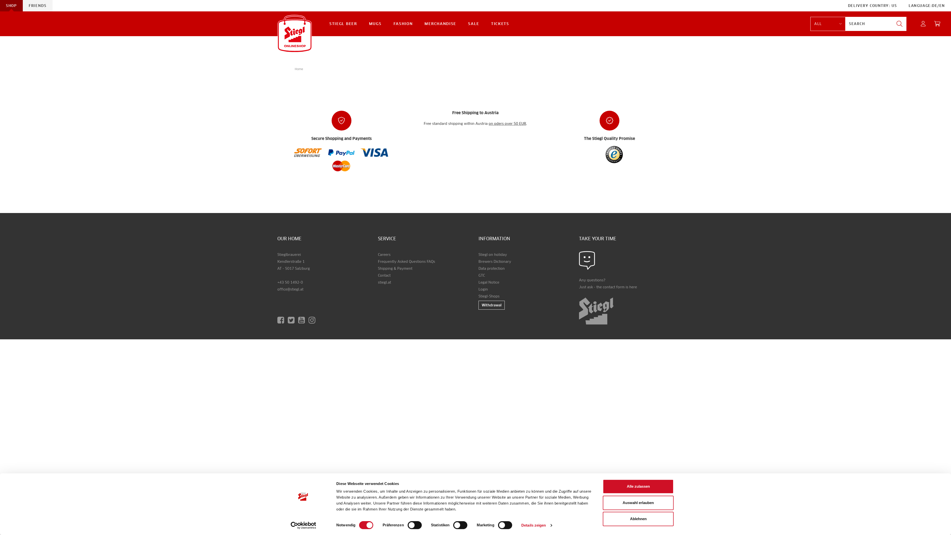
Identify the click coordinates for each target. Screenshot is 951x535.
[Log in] (923, 24)
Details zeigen (533, 525)
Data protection (491, 268)
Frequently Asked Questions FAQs (406, 261)
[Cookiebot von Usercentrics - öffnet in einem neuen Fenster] (303, 525)
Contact (384, 275)
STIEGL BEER (343, 23)
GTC (481, 275)
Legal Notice (488, 282)
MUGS (375, 23)
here (633, 287)
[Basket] (937, 24)
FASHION (403, 23)
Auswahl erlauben (638, 503)
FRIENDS (38, 5)
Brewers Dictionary (494, 261)
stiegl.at (384, 282)
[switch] (415, 525)
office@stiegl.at (290, 289)
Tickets (500, 23)
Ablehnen (638, 519)
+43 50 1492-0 (290, 282)
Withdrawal (492, 305)
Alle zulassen (638, 486)
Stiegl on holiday (492, 254)
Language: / (927, 5)
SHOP (11, 5)
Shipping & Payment (395, 268)
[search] (899, 24)
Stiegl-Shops (489, 296)
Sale (473, 23)
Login (483, 289)
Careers (384, 254)
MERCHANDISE (440, 23)
